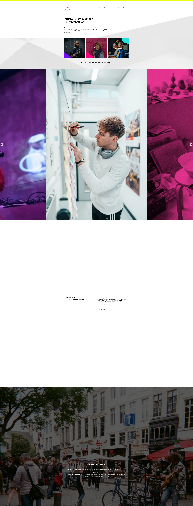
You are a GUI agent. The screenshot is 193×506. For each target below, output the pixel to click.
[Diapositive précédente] (2, 144)
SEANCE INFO (102, 309)
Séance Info (125, 7)
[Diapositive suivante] (191, 144)
